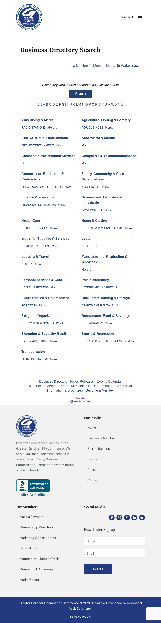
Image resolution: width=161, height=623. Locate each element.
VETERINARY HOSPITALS (99, 287)
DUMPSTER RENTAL (35, 246)
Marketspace (130, 65)
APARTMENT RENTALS (97, 305)
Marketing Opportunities (37, 538)
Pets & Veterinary (95, 280)
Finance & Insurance (37, 197)
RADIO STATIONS (33, 127)
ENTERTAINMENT (41, 145)
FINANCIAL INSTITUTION (38, 204)
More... (52, 127)
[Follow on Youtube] (142, 517)
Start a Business (99, 449)
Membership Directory (36, 527)
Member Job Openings (36, 569)
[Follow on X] (127, 517)
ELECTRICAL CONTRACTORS (42, 186)
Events (92, 459)
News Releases (82, 381)
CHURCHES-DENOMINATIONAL (43, 323)
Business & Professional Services (48, 156)
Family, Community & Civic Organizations (103, 176)
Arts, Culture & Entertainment (44, 138)
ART (24, 145)
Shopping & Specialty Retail (43, 333)
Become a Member (100, 390)
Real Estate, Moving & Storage (106, 298)
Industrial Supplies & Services (45, 238)
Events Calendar (109, 381)
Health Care (30, 220)
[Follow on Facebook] (112, 517)
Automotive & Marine (98, 138)
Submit (98, 568)
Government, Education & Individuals (102, 200)
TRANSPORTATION (34, 359)
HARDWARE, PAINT (34, 341)
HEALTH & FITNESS (35, 287)
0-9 (40, 104)
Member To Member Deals (95, 65)
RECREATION (91, 341)
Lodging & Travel (35, 256)
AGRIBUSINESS (92, 127)
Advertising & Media (37, 120)
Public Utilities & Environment (45, 298)
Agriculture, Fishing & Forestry (106, 120)
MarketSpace (29, 580)
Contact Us (123, 386)
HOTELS (27, 264)
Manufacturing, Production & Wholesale (104, 259)
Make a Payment (31, 517)
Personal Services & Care (41, 280)
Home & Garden (94, 220)
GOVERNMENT (92, 210)
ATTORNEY (89, 246)
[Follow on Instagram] (119, 517)
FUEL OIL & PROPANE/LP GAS (102, 228)
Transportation (33, 352)
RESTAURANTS (92, 323)
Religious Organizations (40, 316)
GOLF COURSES (114, 341)
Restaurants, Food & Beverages (107, 316)
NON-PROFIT (91, 186)
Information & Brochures (65, 390)
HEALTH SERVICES (34, 228)
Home (91, 428)
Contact (93, 480)
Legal (86, 238)
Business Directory (53, 381)
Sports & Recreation (98, 333)
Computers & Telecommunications (109, 156)
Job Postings (102, 386)
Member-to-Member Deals (39, 559)
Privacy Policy (80, 617)
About (91, 470)
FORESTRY (29, 305)
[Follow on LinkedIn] (134, 517)
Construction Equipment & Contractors (42, 176)
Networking (27, 548)
